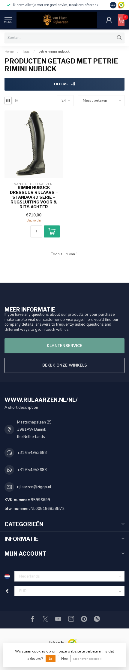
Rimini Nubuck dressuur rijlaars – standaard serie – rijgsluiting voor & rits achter (34, 197)
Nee (64, 658)
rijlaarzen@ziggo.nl (34, 487)
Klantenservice (64, 346)
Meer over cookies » (87, 658)
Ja (50, 658)
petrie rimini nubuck (54, 51)
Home (9, 51)
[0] (121, 20)
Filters (61, 84)
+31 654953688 (32, 452)
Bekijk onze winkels (64, 365)
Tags (26, 51)
